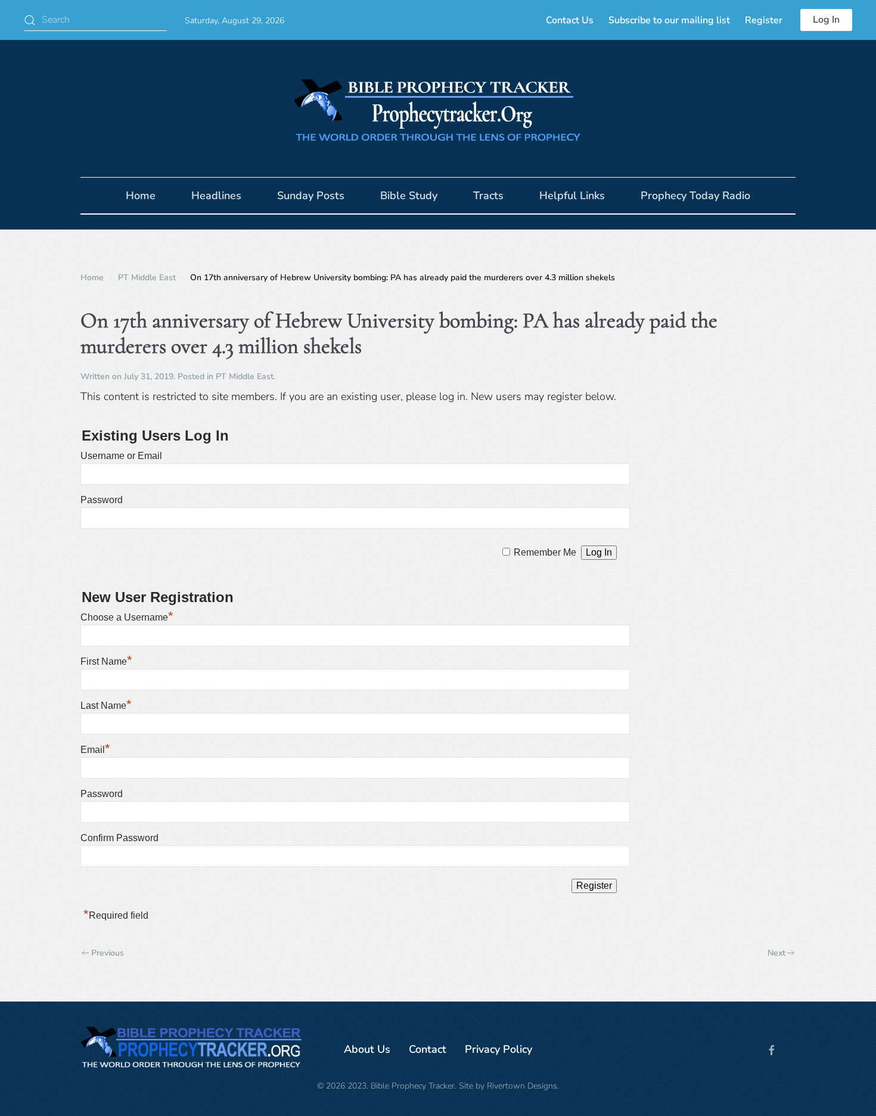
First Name (106, 661)
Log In (826, 19)
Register (763, 20)
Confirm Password (119, 838)
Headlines (216, 195)
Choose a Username (126, 617)
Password (101, 500)
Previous (107, 953)
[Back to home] (438, 108)
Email (95, 750)
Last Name (106, 705)
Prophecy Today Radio (695, 195)
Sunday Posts (310, 195)
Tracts (488, 195)
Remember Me (545, 552)
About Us (367, 1049)
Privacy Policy (498, 1049)
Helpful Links (572, 195)
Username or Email (121, 456)
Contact (427, 1049)
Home (141, 195)
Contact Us (570, 20)
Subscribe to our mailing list (669, 20)
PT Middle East (245, 376)
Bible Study (408, 195)
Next (776, 953)
